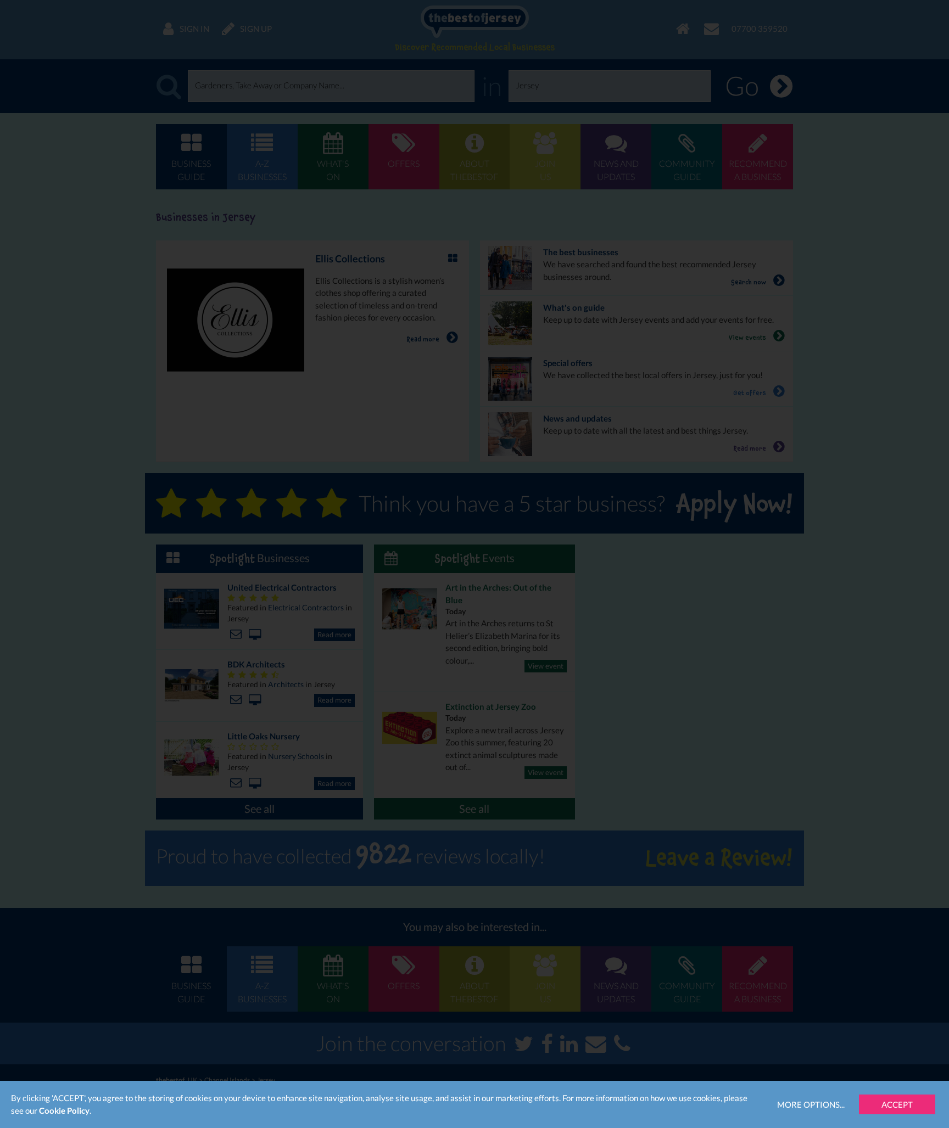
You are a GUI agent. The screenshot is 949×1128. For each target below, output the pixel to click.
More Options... (811, 1104)
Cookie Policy (64, 1110)
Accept (897, 1104)
